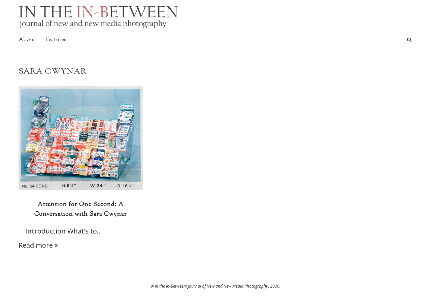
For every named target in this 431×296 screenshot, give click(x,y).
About (27, 40)
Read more (36, 245)
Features (55, 40)
